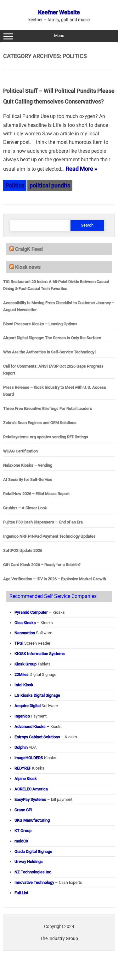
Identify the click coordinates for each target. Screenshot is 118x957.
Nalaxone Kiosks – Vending (27, 465)
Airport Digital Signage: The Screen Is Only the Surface (52, 337)
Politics (14, 185)
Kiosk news (28, 267)
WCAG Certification (20, 451)
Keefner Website (59, 12)
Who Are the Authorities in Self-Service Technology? (49, 352)
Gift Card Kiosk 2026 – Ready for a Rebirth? (42, 564)
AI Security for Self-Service (27, 479)
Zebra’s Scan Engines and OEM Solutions (39, 422)
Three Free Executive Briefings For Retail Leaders (47, 408)
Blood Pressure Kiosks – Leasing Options (40, 324)
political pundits (50, 185)
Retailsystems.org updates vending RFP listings (45, 436)
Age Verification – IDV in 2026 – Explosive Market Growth (54, 578)
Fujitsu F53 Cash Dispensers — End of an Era (43, 522)
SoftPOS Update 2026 (22, 550)
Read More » (81, 168)
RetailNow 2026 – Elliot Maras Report (36, 493)
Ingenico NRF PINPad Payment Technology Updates (49, 536)
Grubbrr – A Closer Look (25, 507)
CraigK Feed (29, 249)
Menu (59, 35)
